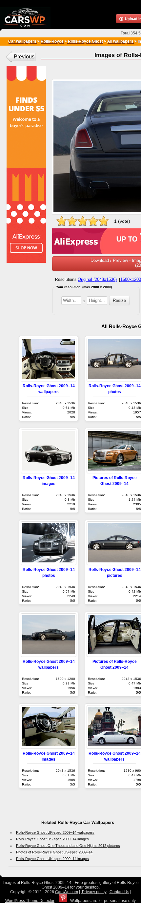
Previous (24, 56)
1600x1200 (130, 279)
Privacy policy (94, 892)
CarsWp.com (66, 892)
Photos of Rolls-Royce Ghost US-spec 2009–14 (54, 852)
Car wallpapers (22, 41)
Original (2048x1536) (97, 279)
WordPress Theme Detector (29, 900)
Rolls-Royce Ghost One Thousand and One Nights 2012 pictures (68, 846)
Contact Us (119, 892)
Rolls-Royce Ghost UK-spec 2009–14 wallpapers (55, 832)
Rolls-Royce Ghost (85, 41)
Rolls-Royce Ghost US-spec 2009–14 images (52, 839)
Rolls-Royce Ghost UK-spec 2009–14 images (52, 859)
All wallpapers (120, 41)
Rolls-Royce (52, 41)
